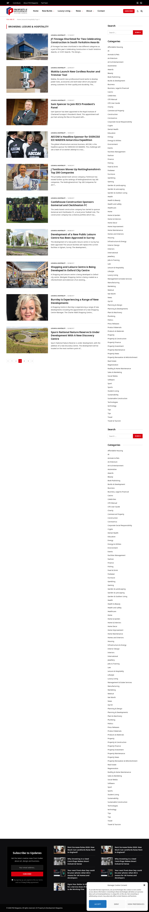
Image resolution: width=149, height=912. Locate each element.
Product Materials (115, 327)
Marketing (112, 286)
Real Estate (112, 361)
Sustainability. (113, 395)
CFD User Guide (114, 103)
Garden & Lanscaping (116, 189)
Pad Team (44, 3)
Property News (113, 353)
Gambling (111, 178)
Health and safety (114, 204)
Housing (111, 238)
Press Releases (113, 324)
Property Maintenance (116, 350)
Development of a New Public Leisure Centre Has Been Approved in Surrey (73, 236)
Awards (110, 69)
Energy (110, 137)
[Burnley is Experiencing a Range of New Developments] (27, 307)
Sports (110, 387)
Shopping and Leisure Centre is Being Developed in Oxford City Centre (73, 268)
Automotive (112, 66)
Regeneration (113, 365)
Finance (111, 159)
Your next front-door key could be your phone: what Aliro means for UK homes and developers (81, 874)
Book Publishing (114, 77)
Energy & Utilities (114, 140)
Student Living (113, 391)
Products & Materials (116, 331)
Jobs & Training (114, 260)
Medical (111, 290)
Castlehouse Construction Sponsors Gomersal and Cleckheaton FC (72, 203)
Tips (109, 410)
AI (108, 51)
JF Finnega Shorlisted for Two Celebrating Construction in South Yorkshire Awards (76, 40)
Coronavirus (112, 118)
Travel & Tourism (114, 421)
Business (111, 84)
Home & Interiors (114, 219)
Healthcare (112, 208)
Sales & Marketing (115, 372)
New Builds (47, 11)
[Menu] (8, 3)
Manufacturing (113, 282)
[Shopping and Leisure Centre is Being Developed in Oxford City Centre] (27, 275)
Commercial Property (116, 110)
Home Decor (112, 223)
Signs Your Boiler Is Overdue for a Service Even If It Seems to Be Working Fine (80, 886)
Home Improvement (115, 226)
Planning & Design (115, 305)
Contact (101, 11)
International (113, 253)
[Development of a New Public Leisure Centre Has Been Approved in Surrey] (27, 242)
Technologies (113, 402)
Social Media (113, 376)
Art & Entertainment (115, 62)
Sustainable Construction (117, 398)
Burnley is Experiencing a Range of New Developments (75, 301)
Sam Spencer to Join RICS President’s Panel (73, 105)
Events (110, 148)
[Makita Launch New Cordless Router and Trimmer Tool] (27, 79)
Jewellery (111, 256)
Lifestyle (111, 271)
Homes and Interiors (116, 234)
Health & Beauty (114, 200)
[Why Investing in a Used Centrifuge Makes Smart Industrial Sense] (59, 861)
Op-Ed (110, 301)
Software (111, 380)
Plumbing (111, 316)
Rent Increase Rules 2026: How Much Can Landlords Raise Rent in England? (81, 849)
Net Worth (112, 294)
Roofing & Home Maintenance (119, 368)
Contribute (16, 3)
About (89, 11)
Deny (116, 904)
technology (112, 406)
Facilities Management (116, 152)
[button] (144, 885)
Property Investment (116, 346)
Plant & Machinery (115, 312)
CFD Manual (112, 99)
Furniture (111, 174)
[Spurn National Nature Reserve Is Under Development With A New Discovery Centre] (27, 340)
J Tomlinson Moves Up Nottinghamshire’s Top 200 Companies (75, 171)
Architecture (112, 58)
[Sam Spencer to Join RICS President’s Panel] (27, 112)
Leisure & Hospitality (28, 19)
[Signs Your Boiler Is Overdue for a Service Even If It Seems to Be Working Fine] (59, 887)
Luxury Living (64, 11)
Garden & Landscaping (117, 185)
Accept (98, 904)
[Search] (141, 11)
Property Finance (114, 342)
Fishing (110, 163)
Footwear (111, 170)
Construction (113, 114)
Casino (110, 92)
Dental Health (113, 129)
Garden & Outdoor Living (117, 193)
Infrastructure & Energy (117, 241)
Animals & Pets (113, 54)
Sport (110, 383)
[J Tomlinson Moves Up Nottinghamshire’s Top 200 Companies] (27, 177)
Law (109, 264)
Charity (110, 107)
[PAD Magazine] (16, 11)
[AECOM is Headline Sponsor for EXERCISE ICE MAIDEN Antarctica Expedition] (27, 144)
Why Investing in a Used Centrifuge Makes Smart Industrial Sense (78, 861)
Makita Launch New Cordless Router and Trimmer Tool (75, 73)
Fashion (111, 155)
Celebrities (112, 96)
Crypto (110, 125)
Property (111, 335)
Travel (110, 417)
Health (110, 196)
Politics (110, 320)
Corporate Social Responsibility (120, 122)
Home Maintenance (115, 230)
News (78, 11)
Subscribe (129, 11)
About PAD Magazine (31, 3)
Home (36, 11)
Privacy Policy (25, 882)
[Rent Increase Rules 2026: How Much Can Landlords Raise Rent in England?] (59, 850)
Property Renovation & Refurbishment (122, 357)
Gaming (111, 181)
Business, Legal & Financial (118, 88)
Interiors (111, 249)
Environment (113, 144)
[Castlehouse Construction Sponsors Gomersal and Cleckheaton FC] (27, 209)
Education (111, 133)
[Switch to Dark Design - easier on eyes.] (137, 11)
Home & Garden (114, 215)
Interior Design (114, 245)
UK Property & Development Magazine (48, 908)
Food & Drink (113, 167)
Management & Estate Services (120, 279)
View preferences (136, 904)
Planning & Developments (118, 309)
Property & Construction (117, 338)
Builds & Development (116, 81)
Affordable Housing (115, 47)
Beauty (110, 73)
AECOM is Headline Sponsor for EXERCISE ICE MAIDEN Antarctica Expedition (75, 138)
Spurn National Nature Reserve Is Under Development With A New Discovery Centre (75, 335)
